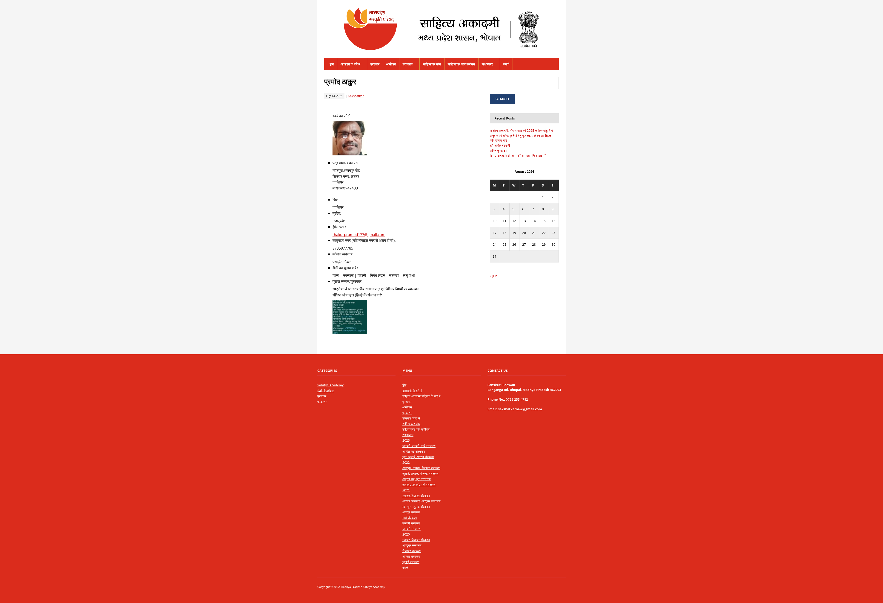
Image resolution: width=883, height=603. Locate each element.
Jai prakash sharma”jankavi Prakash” (518, 155)
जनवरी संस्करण (411, 529)
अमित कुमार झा (498, 150)
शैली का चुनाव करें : (345, 267)
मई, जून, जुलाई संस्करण (416, 506)
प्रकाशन (408, 64)
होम (332, 64)
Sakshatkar (356, 96)
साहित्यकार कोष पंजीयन (461, 64)
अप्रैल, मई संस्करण (413, 451)
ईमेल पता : (339, 226)
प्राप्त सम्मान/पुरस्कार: (348, 281)
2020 (406, 534)
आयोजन (391, 64)
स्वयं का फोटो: (342, 115)
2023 (406, 440)
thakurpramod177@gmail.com (359, 234)
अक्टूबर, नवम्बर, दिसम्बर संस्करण (421, 468)
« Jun (493, 276)
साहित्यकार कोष (432, 64)
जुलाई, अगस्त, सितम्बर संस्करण (420, 473)
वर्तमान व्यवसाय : (344, 253)
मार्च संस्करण (409, 518)
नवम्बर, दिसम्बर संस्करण (416, 495)
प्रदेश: (337, 213)
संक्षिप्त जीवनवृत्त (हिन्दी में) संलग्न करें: (357, 294)
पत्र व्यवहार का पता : (347, 162)
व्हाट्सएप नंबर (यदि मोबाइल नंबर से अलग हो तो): (364, 240)
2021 (406, 490)
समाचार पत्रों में (411, 418)
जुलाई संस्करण (410, 562)
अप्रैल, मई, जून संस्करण (416, 479)
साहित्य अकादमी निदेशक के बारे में (421, 396)
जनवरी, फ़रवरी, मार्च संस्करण (419, 446)
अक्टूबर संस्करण (411, 545)
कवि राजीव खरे (498, 140)
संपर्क (506, 64)
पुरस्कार (374, 64)
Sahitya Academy (330, 385)
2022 (406, 462)
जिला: (337, 199)
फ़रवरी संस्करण (411, 523)
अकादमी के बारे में (350, 64)
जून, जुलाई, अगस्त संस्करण (418, 457)
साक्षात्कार (487, 64)
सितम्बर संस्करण (411, 551)
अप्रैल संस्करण (411, 512)
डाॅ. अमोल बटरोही (500, 145)
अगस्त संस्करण (411, 556)
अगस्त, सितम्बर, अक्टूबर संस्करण (421, 501)
